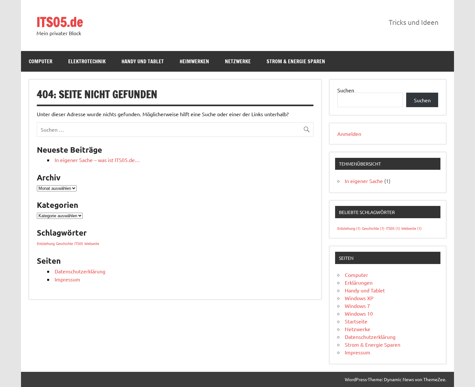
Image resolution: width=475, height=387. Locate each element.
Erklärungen (359, 282)
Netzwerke (238, 61)
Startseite (356, 321)
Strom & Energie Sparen (296, 61)
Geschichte (64, 243)
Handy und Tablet (142, 61)
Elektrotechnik (87, 61)
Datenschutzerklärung (80, 271)
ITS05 (78, 243)
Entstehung (46, 243)
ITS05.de (60, 22)
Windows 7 (357, 305)
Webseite (91, 243)
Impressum (67, 279)
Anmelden (349, 133)
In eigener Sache (364, 181)
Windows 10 (359, 313)
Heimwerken (194, 61)
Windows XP (359, 298)
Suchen (345, 90)
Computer (40, 61)
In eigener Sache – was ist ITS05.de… (97, 160)
